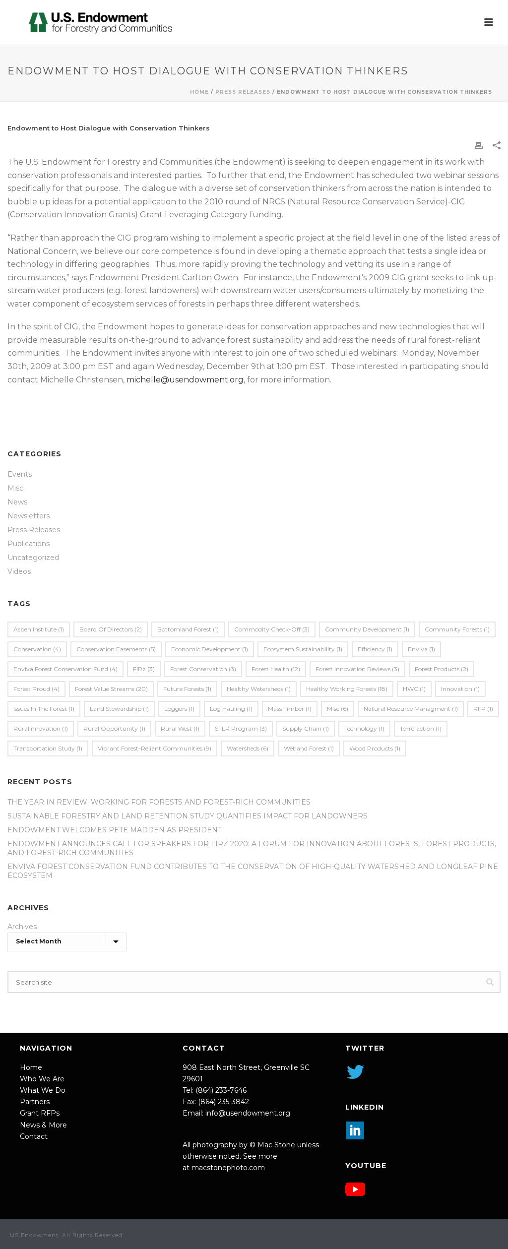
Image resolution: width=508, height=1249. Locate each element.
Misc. (16, 488)
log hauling (231, 708)
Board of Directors (110, 629)
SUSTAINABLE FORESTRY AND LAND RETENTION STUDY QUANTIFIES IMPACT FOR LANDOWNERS (187, 816)
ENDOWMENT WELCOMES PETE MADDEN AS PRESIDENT (114, 829)
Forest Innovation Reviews (357, 669)
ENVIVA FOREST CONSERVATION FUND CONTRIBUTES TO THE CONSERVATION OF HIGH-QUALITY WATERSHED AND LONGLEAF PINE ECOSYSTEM (252, 871)
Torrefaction (421, 728)
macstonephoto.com (228, 1167)
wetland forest (309, 748)
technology (364, 728)
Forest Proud (36, 688)
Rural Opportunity (114, 728)
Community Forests (457, 629)
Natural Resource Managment (411, 708)
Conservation (37, 649)
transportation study (47, 748)
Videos (19, 571)
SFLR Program (241, 728)
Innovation (460, 688)
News (17, 502)
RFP (483, 708)
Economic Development (209, 649)
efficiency (375, 649)
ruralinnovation (40, 728)
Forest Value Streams (111, 688)
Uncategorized (33, 557)
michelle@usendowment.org (185, 379)
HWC (414, 688)
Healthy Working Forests (346, 688)
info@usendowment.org (247, 1113)
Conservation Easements (116, 649)
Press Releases (242, 92)
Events (19, 474)
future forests (187, 688)
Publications (28, 543)
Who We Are (42, 1078)
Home (199, 92)
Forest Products (441, 669)
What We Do (42, 1090)
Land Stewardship (119, 708)
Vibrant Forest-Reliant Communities (154, 748)
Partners (35, 1101)
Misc (337, 708)
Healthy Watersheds (259, 688)
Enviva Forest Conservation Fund (65, 669)
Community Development (367, 629)
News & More (43, 1125)
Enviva (421, 649)
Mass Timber (290, 708)
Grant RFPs (40, 1113)
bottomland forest (188, 629)
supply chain (305, 728)
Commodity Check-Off (272, 629)
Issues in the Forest (43, 708)
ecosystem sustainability (302, 649)
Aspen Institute (38, 629)
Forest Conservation (203, 669)
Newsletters (28, 515)
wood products (374, 748)
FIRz (144, 669)
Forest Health (276, 669)
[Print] (479, 145)
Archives (22, 926)
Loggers (179, 708)
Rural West (180, 728)
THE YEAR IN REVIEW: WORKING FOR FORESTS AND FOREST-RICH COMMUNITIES (159, 802)
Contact (34, 1136)
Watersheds (247, 748)
